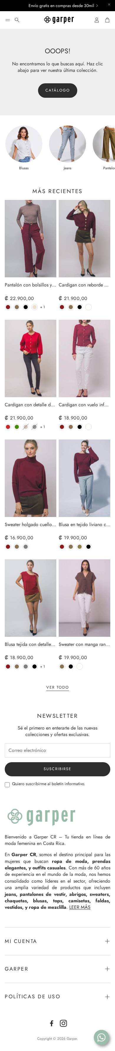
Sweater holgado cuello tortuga (30, 525)
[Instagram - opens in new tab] (63, 1023)
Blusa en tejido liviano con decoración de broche (84, 525)
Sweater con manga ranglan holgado (84, 644)
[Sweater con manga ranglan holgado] (84, 598)
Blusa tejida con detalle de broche (30, 644)
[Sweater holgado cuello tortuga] (30, 478)
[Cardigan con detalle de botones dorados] (30, 358)
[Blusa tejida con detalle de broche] (30, 598)
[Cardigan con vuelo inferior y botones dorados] (84, 358)
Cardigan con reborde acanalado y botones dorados (84, 285)
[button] (8, 20)
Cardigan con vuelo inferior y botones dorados (84, 405)
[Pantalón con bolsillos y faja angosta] (30, 238)
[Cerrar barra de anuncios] (109, 4)
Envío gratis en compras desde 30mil (53, 6)
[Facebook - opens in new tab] (51, 1023)
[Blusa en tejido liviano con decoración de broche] (84, 478)
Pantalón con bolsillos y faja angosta (30, 285)
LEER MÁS (80, 907)
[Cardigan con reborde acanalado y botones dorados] (84, 238)
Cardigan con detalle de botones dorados (30, 405)
